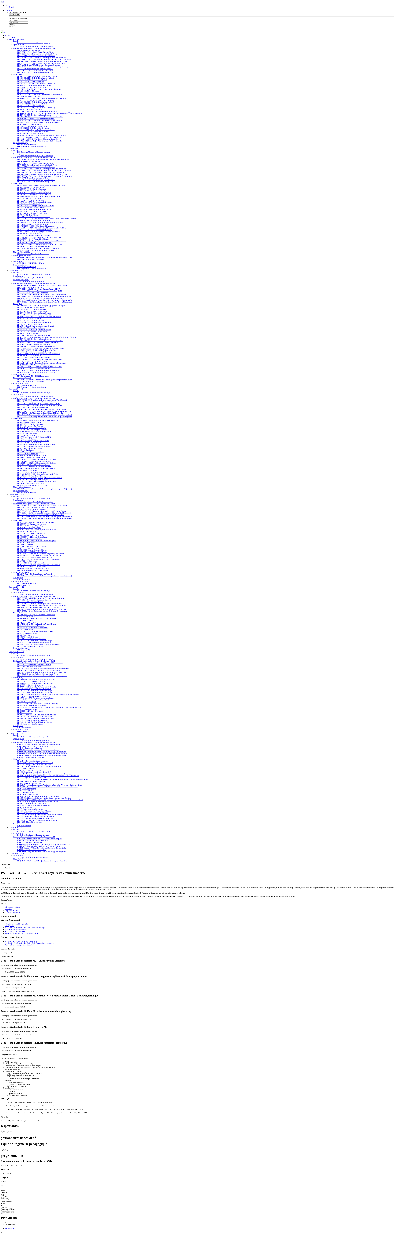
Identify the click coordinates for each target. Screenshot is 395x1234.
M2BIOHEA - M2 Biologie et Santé (29, 442)
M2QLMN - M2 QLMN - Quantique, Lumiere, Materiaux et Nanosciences (41, 135)
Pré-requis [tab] (8, 909)
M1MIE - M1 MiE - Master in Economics (30, 626)
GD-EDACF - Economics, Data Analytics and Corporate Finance (38, 846)
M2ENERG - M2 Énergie (25, 544)
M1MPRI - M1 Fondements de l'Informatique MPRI (34, 437)
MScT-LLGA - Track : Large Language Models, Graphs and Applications (41, 63)
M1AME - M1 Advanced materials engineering (32, 761)
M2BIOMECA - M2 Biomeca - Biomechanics (32, 537)
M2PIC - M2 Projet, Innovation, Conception (31, 472)
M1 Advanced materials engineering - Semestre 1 (21, 941)
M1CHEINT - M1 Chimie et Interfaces (30, 424)
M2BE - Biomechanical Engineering (29, 783)
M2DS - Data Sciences (24, 635)
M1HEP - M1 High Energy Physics (29, 528)
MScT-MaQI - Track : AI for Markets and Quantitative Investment (38, 65)
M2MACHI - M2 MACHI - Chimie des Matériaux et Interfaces (38, 343)
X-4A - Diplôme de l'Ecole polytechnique (30, 281)
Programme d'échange (20, 143)
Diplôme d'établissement (21, 280)
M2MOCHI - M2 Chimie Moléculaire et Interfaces (33, 465)
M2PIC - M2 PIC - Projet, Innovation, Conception (33, 235)
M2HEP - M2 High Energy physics (28, 548)
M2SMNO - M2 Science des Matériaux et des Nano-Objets (36, 481)
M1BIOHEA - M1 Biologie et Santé (29, 422)
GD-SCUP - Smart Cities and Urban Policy (31, 757)
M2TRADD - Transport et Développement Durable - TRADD (37, 820)
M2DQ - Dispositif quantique (26, 789)
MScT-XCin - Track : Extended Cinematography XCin (35, 72)
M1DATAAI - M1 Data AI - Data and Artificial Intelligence (36, 618)
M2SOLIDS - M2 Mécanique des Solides (30, 483)
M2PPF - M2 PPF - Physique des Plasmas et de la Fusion (36, 130)
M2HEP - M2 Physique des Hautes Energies (31, 455)
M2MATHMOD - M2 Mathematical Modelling (32, 552)
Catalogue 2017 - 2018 (16, 853)
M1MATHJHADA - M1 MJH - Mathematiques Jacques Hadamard (39, 89)
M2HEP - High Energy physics (27, 794)
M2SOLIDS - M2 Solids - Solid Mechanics (31, 566)
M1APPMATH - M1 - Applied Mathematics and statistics (36, 615)
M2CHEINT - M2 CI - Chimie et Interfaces (31, 211)
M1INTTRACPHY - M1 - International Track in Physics (35, 692)
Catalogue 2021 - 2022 (16, 587)
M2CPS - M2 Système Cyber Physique (30, 448)
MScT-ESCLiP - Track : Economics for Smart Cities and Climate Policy (40, 172)
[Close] (1, 1185)
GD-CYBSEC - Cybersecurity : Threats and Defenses (34, 746)
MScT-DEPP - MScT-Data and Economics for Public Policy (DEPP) (39, 291)
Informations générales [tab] (12, 907)
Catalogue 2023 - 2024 (16, 389)
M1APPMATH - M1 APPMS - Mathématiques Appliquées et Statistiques (41, 185)
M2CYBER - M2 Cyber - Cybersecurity (30, 711)
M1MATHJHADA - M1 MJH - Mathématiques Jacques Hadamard (39, 196)
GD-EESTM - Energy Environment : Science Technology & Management (41, 752)
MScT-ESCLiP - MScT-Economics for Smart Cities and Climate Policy (40, 298)
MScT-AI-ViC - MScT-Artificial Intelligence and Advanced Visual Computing (42, 285)
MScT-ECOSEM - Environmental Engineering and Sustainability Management (43, 668)
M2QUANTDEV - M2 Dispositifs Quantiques (32, 480)
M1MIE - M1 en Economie (26, 435)
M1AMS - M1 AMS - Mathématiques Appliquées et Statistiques (38, 76)
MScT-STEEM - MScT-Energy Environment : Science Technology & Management (44, 302)
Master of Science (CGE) (21, 252)
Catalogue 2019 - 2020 (16, 733)
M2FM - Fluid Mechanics (25, 792)
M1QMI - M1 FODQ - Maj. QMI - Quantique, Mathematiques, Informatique (42, 98)
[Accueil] (3, 2)
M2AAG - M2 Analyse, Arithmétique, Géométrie (33, 441)
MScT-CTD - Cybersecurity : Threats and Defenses (34, 600)
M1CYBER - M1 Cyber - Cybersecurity (30, 685)
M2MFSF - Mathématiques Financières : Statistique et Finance (37, 802)
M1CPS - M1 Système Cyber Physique (30, 426)
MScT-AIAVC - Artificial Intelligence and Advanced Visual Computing (40, 663)
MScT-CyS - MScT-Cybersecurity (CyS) (30, 287)
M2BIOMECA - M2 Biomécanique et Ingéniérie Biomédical (37, 444)
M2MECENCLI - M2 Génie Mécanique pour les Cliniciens (36, 463)
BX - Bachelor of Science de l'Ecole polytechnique (33, 43)
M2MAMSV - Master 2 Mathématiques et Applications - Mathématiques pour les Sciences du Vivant (50, 800)
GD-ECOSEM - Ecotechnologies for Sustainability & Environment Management (43, 844)
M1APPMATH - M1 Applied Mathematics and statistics (35, 522)
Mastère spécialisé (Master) (22, 256)
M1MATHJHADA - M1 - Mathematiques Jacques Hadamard (37, 624)
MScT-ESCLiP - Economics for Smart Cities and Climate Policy (38, 607)
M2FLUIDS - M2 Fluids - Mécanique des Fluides (33, 217)
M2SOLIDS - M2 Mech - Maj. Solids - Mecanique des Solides (37, 139)
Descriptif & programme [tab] (13, 912)
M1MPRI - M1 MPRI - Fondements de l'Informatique (34, 202)
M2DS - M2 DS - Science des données (30, 109)
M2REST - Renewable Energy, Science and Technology (35, 574)
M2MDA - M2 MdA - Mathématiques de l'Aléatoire (34, 642)
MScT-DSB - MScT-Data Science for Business (32, 293)
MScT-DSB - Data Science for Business (30, 602)
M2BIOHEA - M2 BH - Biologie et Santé (31, 207)
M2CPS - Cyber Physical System (28, 633)
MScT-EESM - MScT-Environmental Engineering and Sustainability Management (44, 296)
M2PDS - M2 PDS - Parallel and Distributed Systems (34, 722)
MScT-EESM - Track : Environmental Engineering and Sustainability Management (44, 59)
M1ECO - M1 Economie (25, 620)
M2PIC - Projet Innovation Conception (30, 646)
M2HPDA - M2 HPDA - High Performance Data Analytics (36, 715)
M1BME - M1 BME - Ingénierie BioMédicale (32, 80)
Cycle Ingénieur (18, 45)
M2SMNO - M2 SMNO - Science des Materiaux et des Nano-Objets (39, 137)
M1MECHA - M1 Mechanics (27, 531)
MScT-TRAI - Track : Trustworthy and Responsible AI (35, 69)
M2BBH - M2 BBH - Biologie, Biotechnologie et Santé (35, 102)
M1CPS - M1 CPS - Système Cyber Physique (32, 191)
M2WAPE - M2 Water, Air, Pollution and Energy (33, 568)
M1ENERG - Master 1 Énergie (27, 622)
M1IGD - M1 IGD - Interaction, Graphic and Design (34, 690)
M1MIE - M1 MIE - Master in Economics (31, 533)
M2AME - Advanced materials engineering (31, 781)
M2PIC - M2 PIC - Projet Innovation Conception (33, 128)
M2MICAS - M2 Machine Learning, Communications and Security (39, 555)
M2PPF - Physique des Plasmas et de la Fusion (32, 813)
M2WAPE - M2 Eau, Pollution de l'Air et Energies (33, 485)
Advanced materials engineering (15, 929)
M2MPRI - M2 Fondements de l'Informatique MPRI (34, 467)
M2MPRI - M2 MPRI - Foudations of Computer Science (35, 718)
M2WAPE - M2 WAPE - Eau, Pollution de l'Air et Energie (36, 372)
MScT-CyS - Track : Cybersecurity (28, 50)
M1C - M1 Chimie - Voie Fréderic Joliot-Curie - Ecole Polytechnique (39, 766)
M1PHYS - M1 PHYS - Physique (28, 96)
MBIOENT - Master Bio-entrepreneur (29, 822)
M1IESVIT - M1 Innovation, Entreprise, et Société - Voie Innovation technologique (44, 774)
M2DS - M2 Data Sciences (26, 542)
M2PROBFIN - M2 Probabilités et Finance (31, 476)
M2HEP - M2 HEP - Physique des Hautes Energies (34, 115)
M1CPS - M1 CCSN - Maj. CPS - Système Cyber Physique (36, 83)
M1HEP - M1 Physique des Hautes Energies (31, 428)
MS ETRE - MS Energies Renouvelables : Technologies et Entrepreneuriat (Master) (44, 257)
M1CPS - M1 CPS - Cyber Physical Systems (31, 526)
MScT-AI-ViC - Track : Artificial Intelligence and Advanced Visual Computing (43, 159)
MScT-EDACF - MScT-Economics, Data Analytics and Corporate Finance (41, 294)
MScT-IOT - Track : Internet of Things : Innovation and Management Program (42, 61)
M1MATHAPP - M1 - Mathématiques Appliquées (33, 696)
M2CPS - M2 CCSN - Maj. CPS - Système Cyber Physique (36, 107)
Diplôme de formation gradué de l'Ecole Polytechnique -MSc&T (34, 48)
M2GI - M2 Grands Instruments (27, 454)
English (11, 7)
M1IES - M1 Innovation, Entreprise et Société (32, 430)
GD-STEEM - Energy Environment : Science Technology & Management (41, 852)
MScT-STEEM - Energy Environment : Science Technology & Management (42, 611)
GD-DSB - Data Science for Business (29, 748)
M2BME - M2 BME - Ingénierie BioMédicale (32, 104)
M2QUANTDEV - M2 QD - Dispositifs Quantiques (34, 243)
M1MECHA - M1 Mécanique (27, 433)
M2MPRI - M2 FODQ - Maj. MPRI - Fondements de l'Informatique (39, 120)
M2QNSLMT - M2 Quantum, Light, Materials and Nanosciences (38, 565)
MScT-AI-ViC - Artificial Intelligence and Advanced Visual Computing (40, 598)
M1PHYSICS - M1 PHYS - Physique (29, 204)
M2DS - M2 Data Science (25, 450)
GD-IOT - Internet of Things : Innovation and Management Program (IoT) (41, 755)
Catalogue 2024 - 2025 (16, 270)
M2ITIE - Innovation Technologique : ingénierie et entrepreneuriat (38, 796)
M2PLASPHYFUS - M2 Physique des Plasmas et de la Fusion (37, 474)
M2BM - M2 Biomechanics (26, 629)
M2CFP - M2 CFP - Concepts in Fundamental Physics (35, 631)
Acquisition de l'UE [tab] (11, 911)
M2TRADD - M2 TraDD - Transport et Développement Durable (38, 248)
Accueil (7, 35)
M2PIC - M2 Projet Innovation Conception (31, 563)
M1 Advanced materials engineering (16, 924)
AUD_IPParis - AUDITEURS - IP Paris (30, 263)
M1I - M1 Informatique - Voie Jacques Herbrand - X (34, 689)
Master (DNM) (18, 74)
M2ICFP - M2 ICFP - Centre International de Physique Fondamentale (40, 117)
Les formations (10, 37)
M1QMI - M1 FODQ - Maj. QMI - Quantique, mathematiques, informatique (42, 861)
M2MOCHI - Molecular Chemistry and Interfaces (33, 805)
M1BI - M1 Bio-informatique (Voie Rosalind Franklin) (35, 763)
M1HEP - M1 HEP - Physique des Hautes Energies (34, 85)
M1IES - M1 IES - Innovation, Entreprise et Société (34, 87)
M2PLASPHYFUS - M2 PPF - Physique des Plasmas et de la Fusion (39, 237)
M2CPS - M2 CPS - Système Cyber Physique (32, 213)
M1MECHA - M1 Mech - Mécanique (29, 198)
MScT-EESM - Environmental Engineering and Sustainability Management (41, 605)
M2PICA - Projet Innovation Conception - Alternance (34, 811)
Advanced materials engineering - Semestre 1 (19, 945)
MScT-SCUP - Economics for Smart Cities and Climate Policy (37, 674)
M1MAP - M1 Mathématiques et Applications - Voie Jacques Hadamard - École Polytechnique (48, 694)
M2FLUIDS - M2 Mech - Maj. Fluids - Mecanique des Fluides (37, 111)
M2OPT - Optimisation (24, 807)
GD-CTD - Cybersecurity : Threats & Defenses (32, 840)
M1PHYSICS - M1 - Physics (26, 702)
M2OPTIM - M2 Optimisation (27, 470)
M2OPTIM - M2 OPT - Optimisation (29, 124)
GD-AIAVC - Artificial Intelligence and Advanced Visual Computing (39, 839)
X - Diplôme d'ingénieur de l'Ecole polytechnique (33, 740)
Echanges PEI (9, 926)
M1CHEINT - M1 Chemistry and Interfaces (31, 524)
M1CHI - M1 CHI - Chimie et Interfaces (30, 82)
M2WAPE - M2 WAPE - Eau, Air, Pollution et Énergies (35, 250)
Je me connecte (14, 14)
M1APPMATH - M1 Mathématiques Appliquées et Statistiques (37, 420)
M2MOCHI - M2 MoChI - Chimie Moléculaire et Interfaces (36, 350)
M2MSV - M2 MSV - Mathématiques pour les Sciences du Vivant (38, 122)
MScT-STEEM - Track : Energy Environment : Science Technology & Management (44, 67)
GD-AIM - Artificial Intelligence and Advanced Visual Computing (38, 744)
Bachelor (16, 41)
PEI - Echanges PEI (23, 585)
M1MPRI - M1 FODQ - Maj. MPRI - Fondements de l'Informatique (39, 95)
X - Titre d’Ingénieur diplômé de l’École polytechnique (35, 46)
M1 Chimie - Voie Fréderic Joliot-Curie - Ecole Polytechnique (25, 928)
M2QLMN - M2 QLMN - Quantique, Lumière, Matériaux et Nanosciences (41, 241)
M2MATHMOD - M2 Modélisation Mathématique (33, 461)
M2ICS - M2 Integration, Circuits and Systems (32, 550)
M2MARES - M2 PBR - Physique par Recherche (33, 224)
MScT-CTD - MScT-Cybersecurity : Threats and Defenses (36, 402)
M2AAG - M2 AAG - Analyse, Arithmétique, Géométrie (35, 100)
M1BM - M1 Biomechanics (26, 616)
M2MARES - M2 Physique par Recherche (31, 457)
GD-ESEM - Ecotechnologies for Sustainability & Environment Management (42, 753)
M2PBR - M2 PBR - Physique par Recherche (32, 126)
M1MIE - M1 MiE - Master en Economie (30, 93)
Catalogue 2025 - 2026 (16, 148)
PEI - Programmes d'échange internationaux (31, 146)
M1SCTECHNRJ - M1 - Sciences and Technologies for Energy (38, 703)
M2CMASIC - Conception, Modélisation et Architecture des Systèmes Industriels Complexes (47, 787)
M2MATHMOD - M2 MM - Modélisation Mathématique (36, 119)
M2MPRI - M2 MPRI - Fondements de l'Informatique (34, 230)
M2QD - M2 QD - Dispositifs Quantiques (31, 133)
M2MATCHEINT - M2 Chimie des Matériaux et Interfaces (36, 459)
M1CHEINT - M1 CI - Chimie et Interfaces (31, 189)
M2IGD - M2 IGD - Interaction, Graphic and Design (34, 641)
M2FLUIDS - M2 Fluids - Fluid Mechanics (31, 546)
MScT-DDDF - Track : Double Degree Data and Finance (36, 52)
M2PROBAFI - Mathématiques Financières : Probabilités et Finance (39, 815)
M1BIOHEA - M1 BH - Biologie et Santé (31, 187)
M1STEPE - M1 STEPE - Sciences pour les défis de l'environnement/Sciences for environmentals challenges (52, 779)
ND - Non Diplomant (24, 579)
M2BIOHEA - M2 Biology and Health (30, 535)
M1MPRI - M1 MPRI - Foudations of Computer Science (35, 698)
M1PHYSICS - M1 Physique (26, 439)
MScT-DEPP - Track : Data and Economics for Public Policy (37, 54)
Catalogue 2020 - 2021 (16, 652)
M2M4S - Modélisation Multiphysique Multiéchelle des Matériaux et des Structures (44, 798)
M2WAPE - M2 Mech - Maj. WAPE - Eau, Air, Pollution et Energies (39, 141)
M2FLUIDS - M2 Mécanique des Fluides (30, 452)
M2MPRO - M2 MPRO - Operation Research (32, 720)
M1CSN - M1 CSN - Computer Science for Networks (34, 683)
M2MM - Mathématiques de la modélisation (31, 803)
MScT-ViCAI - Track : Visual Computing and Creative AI (36, 70)
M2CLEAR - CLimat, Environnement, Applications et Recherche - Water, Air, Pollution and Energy (49, 707)
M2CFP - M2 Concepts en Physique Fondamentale (34, 446)
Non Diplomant (18, 261)
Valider (12, 24)
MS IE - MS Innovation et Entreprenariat (30, 259)
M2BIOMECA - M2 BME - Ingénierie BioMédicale (34, 209)
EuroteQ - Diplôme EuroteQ (26, 144)
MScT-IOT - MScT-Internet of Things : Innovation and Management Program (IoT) (44, 300)
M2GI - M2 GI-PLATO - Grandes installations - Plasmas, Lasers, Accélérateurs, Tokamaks (46, 219)
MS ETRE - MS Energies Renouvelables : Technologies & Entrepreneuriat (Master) (44, 576)
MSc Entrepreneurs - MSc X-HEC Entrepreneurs (33, 254)
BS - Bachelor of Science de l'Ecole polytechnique (33, 393)
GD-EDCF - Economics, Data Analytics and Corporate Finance (38, 750)
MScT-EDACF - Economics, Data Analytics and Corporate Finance (39, 604)
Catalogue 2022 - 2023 (16, 494)
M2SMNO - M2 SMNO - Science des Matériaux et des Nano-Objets (39, 244)
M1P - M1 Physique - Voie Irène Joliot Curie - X (33, 700)
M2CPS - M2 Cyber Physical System (29, 539)
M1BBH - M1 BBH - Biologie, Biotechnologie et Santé (35, 78)
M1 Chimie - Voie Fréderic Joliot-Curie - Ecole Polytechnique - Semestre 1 (29, 943)
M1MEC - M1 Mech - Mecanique (28, 91)
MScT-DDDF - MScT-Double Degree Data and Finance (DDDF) (38, 289)
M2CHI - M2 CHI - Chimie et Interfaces (30, 106)
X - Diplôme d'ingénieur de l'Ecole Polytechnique (33, 857)
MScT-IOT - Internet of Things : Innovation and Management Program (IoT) (42, 609)
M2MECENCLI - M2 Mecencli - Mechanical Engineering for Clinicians (40, 554)
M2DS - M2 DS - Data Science (27, 215)
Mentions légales (10, 1228)
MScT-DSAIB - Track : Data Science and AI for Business (36, 56)
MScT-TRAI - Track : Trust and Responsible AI (32, 178)
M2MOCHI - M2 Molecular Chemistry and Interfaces (34, 557)
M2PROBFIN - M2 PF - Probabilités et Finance (33, 132)
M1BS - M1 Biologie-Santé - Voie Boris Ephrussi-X (34, 765)
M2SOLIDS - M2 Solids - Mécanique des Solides (33, 246)
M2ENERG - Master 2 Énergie (27, 637)
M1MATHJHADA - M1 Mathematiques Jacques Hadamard (36, 529)
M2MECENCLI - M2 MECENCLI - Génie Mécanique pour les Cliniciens (41, 228)
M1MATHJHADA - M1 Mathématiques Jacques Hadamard (36, 431)
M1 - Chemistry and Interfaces (15, 931)
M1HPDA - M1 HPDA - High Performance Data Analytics (36, 687)
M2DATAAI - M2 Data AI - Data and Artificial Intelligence (36, 541)
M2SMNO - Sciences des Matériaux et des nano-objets (35, 818)
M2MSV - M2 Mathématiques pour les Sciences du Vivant (36, 468)
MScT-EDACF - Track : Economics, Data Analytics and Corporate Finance (41, 58)
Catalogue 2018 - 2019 (16, 827)
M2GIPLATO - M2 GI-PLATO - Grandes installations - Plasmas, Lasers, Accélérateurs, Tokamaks (49, 113)
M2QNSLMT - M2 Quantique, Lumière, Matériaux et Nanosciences (39, 478)
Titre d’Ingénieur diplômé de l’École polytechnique (21, 933)
